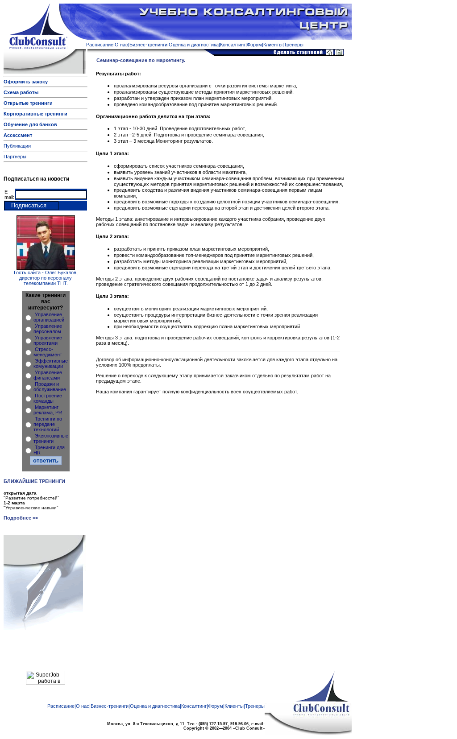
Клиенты (273, 44)
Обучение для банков (30, 124)
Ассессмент (18, 135)
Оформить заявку (26, 81)
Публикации (17, 146)
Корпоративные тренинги (35, 113)
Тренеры (293, 44)
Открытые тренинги (28, 103)
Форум (254, 44)
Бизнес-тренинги (148, 44)
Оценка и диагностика (194, 44)
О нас (121, 44)
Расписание (99, 44)
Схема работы (21, 92)
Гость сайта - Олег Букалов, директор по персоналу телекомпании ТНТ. (46, 278)
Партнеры (15, 156)
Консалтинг (232, 44)
